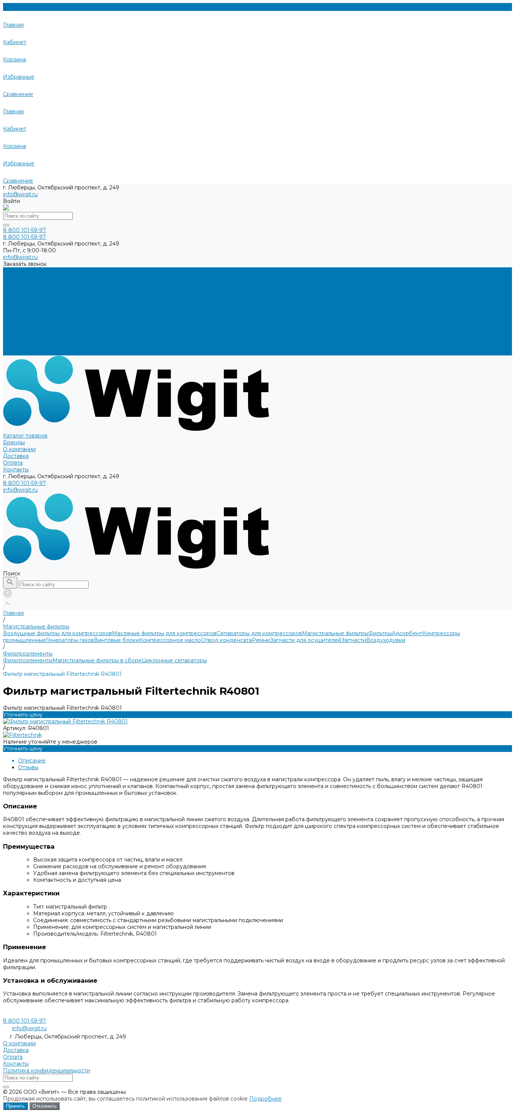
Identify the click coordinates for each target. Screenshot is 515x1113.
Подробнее (265, 1098)
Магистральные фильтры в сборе (97, 660)
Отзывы (28, 767)
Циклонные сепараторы (174, 660)
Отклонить (44, 1106)
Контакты (16, 352)
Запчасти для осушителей (305, 640)
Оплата (13, 345)
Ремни (261, 640)
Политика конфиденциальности (46, 1070)
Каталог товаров (25, 318)
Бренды (14, 325)
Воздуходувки (385, 640)
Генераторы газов (70, 640)
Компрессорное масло (170, 640)
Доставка (16, 338)
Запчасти (353, 640)
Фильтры (380, 633)
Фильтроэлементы (27, 660)
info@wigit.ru (20, 194)
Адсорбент (407, 633)
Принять (15, 1106)
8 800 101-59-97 (24, 483)
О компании (19, 331)
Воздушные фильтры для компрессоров (57, 633)
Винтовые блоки (116, 640)
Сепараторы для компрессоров (259, 633)
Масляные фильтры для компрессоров (164, 633)
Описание (32, 760)
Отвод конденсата (226, 640)
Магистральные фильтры (335, 633)
